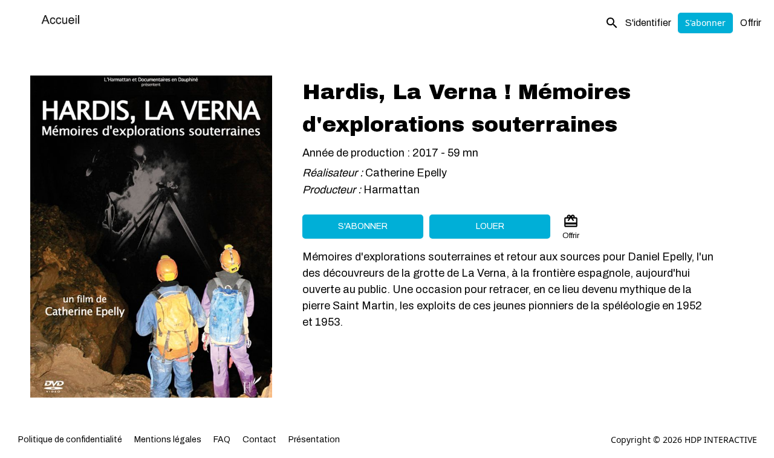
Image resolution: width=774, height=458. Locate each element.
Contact (259, 439)
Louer (490, 226)
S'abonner (705, 22)
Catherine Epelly (406, 173)
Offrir (750, 23)
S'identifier (648, 23)
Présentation (314, 439)
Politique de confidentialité (70, 439)
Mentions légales (167, 439)
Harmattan (392, 190)
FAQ (221, 439)
